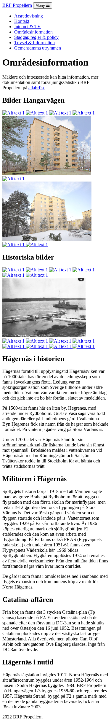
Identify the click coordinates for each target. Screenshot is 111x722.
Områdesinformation (33, 31)
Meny (41, 5)
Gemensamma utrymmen (37, 47)
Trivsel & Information (34, 42)
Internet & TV (27, 26)
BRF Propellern (17, 5)
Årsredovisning (28, 15)
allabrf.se (36, 87)
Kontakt (21, 21)
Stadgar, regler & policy (36, 37)
